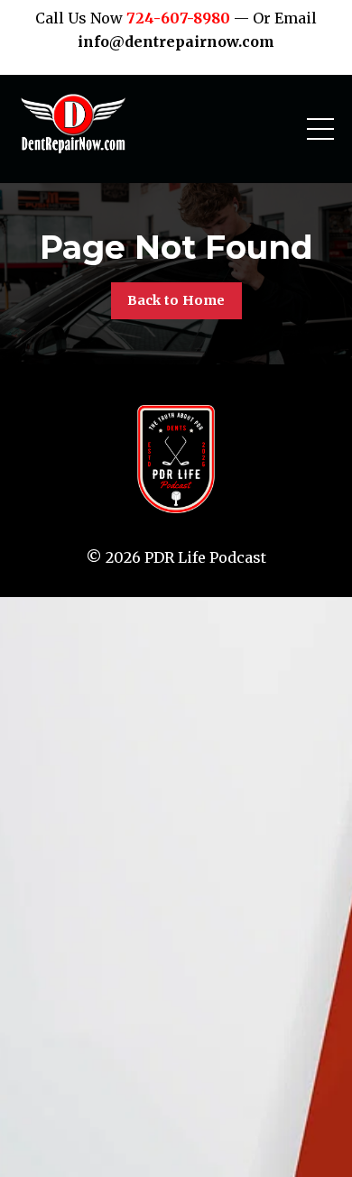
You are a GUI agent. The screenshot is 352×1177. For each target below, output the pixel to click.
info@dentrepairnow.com (176, 41)
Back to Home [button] (176, 300)
